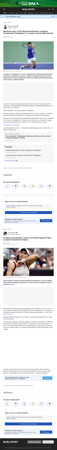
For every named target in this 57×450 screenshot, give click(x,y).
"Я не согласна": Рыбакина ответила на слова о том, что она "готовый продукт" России (28, 137)
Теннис (17, 13)
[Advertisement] (28, 91)
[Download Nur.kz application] (28, 3)
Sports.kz (11, 284)
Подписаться (47, 378)
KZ (49, 9)
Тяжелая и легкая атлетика (46, 13)
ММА (25, 13)
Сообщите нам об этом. (26, 168)
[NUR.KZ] (28, 9)
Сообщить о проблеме (34, 442)
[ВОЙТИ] (52, 9)
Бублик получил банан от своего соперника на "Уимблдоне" (23, 150)
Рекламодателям (48, 442)
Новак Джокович (8, 175)
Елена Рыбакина (8, 392)
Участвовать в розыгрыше (11, 125)
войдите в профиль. (11, 207)
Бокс (21, 13)
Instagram (47, 220)
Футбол (12, 13)
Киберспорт (30, 13)
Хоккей (36, 13)
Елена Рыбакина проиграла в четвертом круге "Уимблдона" (23, 155)
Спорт (5, 13)
